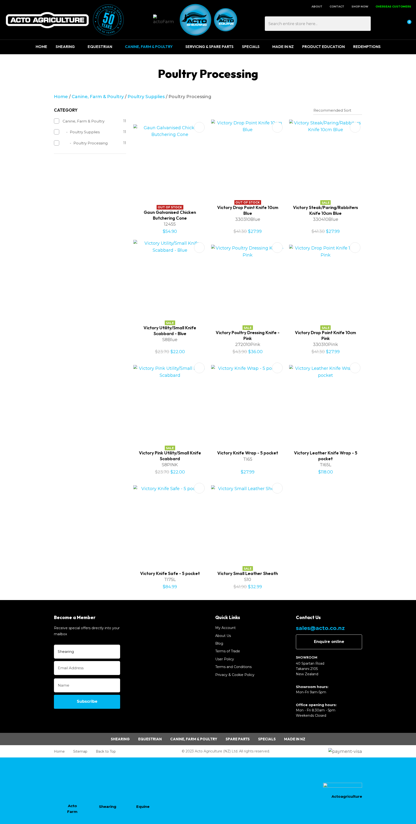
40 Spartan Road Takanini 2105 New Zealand (310, 668)
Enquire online (329, 641)
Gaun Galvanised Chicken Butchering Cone (170, 215)
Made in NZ (294, 739)
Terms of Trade (227, 651)
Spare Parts (238, 739)
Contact (337, 6)
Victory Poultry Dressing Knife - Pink (248, 335)
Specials (251, 46)
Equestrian (100, 46)
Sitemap (80, 751)
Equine (143, 806)
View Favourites (394, 23)
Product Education (323, 46)
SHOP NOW (359, 6)
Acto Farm (72, 809)
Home (41, 46)
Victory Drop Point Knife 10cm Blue (247, 210)
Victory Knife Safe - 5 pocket (170, 573)
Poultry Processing (190, 96)
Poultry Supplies (146, 96)
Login (383, 24)
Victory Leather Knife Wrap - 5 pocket (325, 455)
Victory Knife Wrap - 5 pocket (247, 453)
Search (365, 23)
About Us (223, 636)
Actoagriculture (347, 796)
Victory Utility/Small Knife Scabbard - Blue (169, 330)
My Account (225, 628)
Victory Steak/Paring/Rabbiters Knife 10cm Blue (325, 210)
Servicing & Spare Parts (209, 46)
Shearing (65, 46)
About (317, 6)
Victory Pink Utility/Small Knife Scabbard (170, 455)
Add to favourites (199, 127)
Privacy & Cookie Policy (234, 675)
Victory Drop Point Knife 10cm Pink (325, 335)
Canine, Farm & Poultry (149, 46)
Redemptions (367, 46)
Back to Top (106, 751)
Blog (219, 643)
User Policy (224, 659)
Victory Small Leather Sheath (247, 573)
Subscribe (87, 701)
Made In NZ (283, 46)
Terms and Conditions (233, 667)
